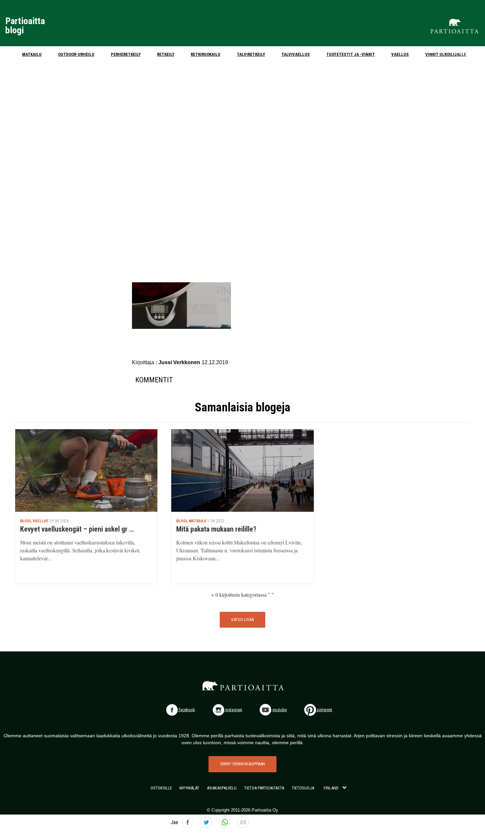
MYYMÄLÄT (189, 787)
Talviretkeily (251, 54)
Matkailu (32, 54)
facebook (186, 709)
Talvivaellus (295, 54)
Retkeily (165, 54)
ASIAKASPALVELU (222, 787)
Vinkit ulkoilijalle (445, 54)
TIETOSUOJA (303, 787)
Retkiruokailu (205, 54)
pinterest (324, 709)
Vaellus (400, 54)
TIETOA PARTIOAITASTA (264, 787)
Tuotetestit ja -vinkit (350, 54)
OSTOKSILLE (161, 787)
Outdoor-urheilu (76, 54)
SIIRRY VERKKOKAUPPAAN (242, 763)
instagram (233, 709)
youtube (279, 709)
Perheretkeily (126, 54)
